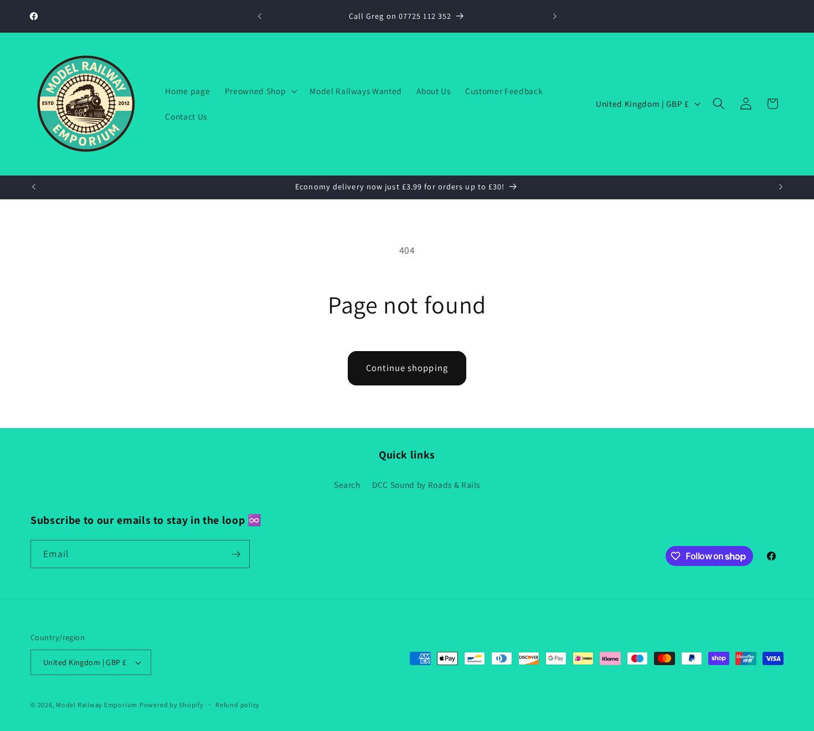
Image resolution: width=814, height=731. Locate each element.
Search (347, 484)
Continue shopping (407, 368)
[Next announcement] (555, 16)
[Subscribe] (236, 554)
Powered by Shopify (172, 705)
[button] (260, 91)
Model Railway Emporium (96, 705)
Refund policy (237, 705)
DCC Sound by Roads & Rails (426, 484)
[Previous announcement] (260, 16)
